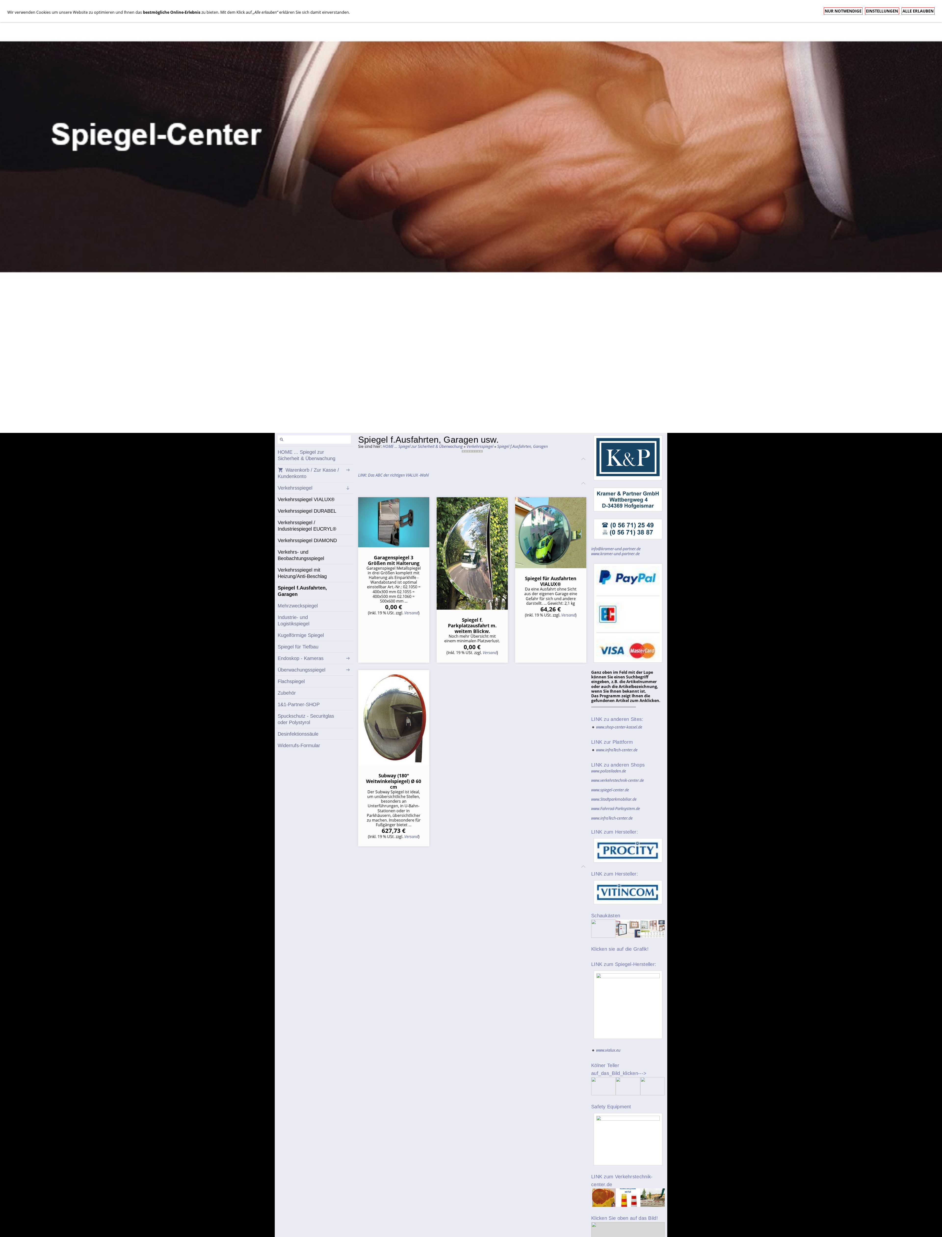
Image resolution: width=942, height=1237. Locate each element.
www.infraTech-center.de (617, 750)
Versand (411, 613)
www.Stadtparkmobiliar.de (614, 799)
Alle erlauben (918, 11)
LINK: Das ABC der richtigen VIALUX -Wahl (393, 475)
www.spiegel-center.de (610, 790)
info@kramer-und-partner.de (616, 548)
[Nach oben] (583, 459)
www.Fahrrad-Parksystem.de (615, 808)
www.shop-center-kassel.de (619, 727)
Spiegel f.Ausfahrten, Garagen (522, 446)
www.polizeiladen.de (608, 771)
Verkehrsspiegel (480, 446)
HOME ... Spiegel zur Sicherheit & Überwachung (423, 446)
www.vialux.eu (608, 1050)
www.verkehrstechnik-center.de (617, 780)
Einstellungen (882, 11)
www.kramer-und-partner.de (615, 553)
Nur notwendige (843, 11)
